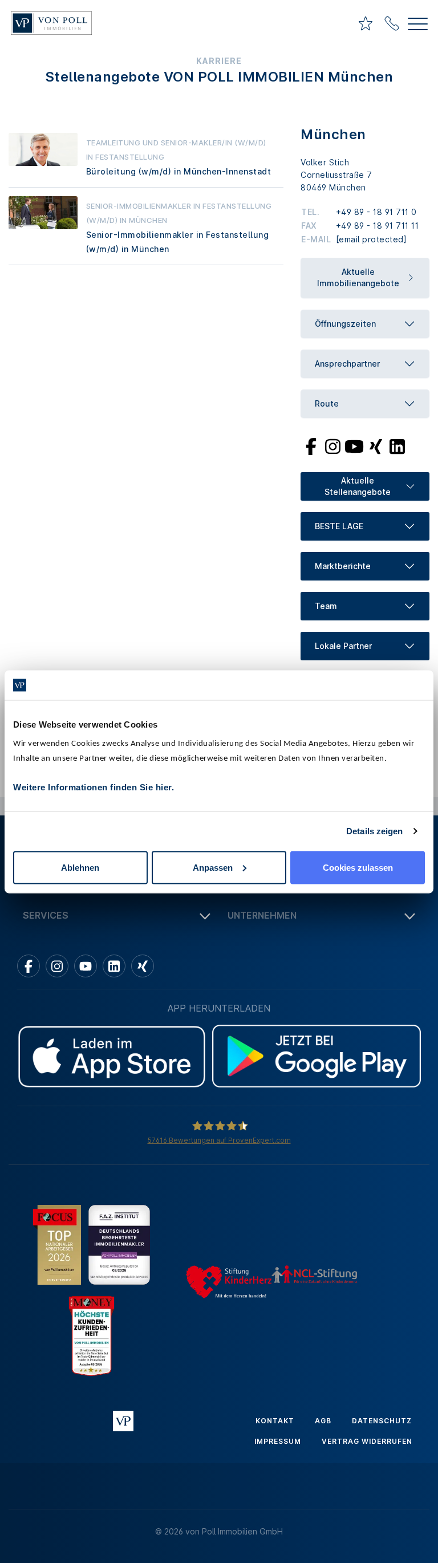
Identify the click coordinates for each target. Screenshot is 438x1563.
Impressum (277, 1441)
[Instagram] (332, 446)
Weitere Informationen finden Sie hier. (93, 786)
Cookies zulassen (358, 867)
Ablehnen (80, 867)
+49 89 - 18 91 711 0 (376, 212)
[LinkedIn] (397, 446)
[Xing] (376, 446)
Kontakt (275, 1420)
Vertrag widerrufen (367, 1441)
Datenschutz (382, 1420)
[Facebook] (311, 446)
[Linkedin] (114, 966)
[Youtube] (354, 446)
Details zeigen (374, 831)
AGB (323, 1420)
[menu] (418, 25)
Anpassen (213, 867)
